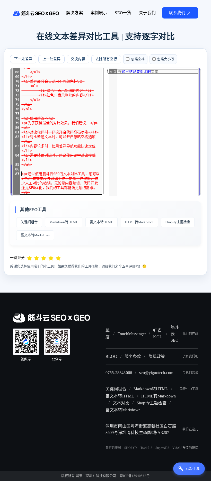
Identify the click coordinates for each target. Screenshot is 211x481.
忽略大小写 (165, 59)
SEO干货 (123, 13)
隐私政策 (156, 356)
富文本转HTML (101, 222)
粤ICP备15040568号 (135, 476)
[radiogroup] (44, 258)
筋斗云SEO (175, 333)
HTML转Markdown (139, 222)
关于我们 (147, 13)
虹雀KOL (157, 333)
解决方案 (74, 13)
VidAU (177, 448)
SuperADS (162, 448)
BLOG (111, 356)
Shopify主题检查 (177, 222)
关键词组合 (29, 222)
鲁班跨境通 (113, 448)
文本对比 (121, 403)
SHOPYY (130, 448)
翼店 (108, 333)
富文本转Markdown (35, 235)
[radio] (29, 258)
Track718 (146, 448)
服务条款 (133, 356)
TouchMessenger (132, 334)
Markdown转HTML (63, 222)
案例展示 (99, 13)
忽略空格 (138, 59)
